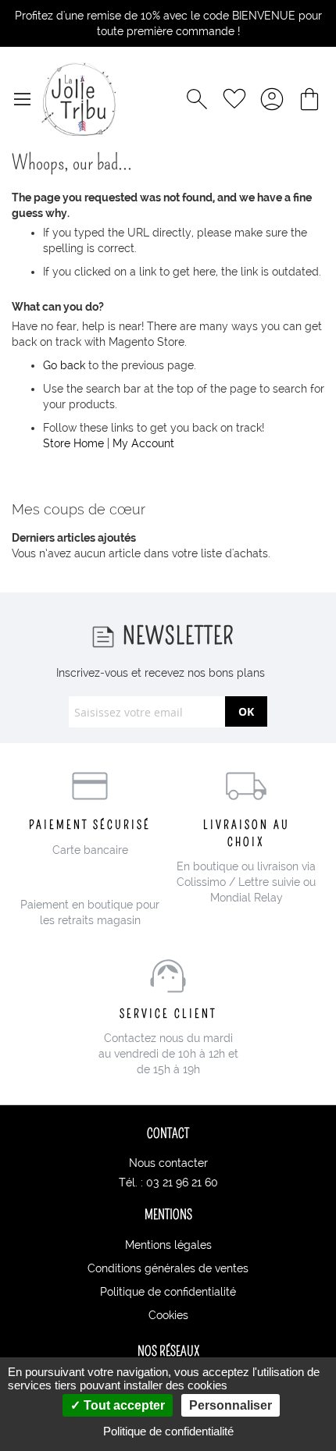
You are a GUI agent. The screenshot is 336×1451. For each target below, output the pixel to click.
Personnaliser (230, 1405)
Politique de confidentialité (168, 1292)
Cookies (168, 1315)
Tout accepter (122, 1405)
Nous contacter (168, 1163)
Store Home (73, 443)
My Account (143, 443)
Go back (64, 365)
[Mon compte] (272, 99)
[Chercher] (197, 99)
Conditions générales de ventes (168, 1268)
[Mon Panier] (309, 99)
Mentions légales (168, 1245)
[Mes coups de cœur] (234, 99)
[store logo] (78, 99)
